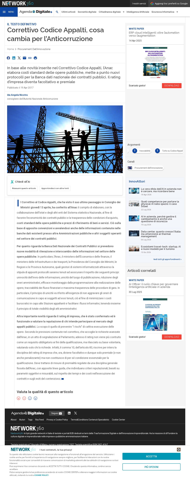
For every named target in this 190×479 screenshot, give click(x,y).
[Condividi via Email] (24, 58)
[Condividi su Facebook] (8, 58)
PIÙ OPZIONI (151, 467)
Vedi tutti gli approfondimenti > (167, 259)
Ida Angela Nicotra (17, 95)
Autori (22, 419)
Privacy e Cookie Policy (57, 419)
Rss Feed (39, 419)
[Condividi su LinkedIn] (13, 58)
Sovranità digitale (87, 12)
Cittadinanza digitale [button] (110, 12)
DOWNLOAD (171, 85)
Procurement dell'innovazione (34, 49)
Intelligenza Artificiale (138, 12)
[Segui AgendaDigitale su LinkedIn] (69, 413)
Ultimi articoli (68, 12)
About (13, 419)
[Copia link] (30, 58)
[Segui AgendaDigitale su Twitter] (75, 413)
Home (10, 49)
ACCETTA (151, 456)
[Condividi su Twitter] (19, 58)
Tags (30, 419)
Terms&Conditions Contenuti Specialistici (90, 419)
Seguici (55, 413)
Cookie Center (118, 419)
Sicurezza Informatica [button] (163, 12)
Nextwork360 (17, 433)
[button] (9, 12)
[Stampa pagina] (35, 58)
